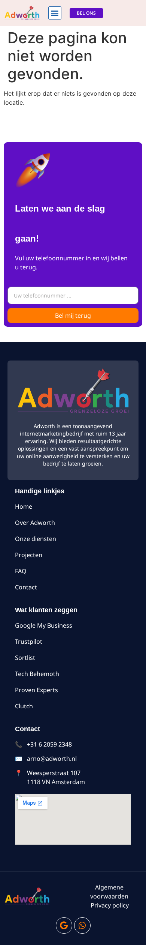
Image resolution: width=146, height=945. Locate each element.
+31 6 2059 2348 (49, 744)
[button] (54, 13)
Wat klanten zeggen (46, 610)
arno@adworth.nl (52, 758)
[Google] (64, 925)
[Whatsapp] (82, 925)
